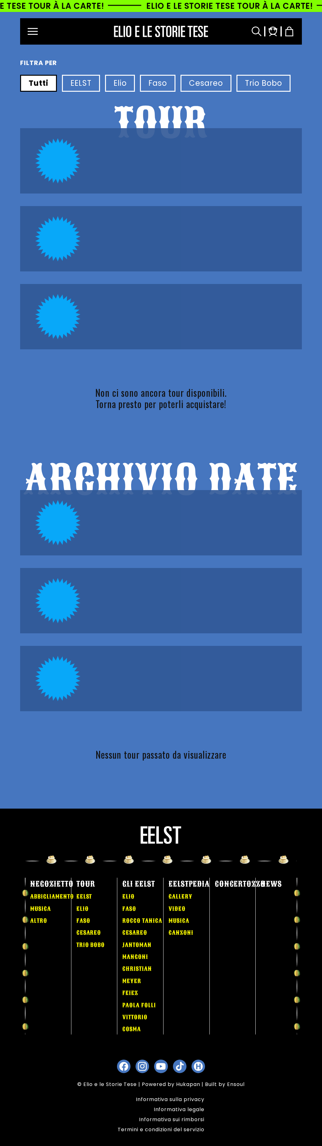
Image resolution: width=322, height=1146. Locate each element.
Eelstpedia (189, 884)
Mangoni (135, 957)
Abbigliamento (52, 896)
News (271, 884)
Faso (157, 83)
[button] (33, 31)
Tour (85, 884)
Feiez (130, 993)
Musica (40, 909)
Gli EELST (138, 884)
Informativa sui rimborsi (171, 1119)
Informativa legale (179, 1109)
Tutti (38, 83)
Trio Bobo (263, 83)
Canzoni (181, 932)
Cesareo (206, 83)
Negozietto (52, 884)
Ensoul (236, 1084)
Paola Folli (139, 1005)
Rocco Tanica (142, 921)
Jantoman (137, 945)
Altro (38, 921)
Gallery (180, 896)
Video (177, 909)
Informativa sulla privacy (170, 1099)
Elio (120, 83)
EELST (81, 83)
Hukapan (188, 1084)
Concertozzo (240, 884)
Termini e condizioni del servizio (161, 1129)
